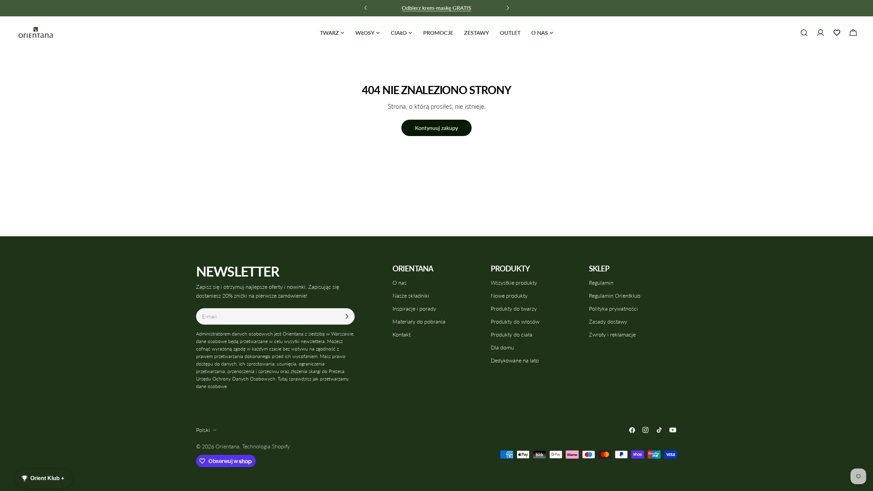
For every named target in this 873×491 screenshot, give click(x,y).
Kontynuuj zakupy (436, 127)
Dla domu (502, 347)
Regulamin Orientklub (614, 295)
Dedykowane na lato (515, 360)
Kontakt (402, 334)
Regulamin (601, 282)
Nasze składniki (411, 295)
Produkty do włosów (515, 321)
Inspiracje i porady (414, 308)
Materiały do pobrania (419, 321)
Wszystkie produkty (514, 282)
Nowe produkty (509, 295)
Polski (203, 430)
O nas (399, 282)
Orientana (227, 446)
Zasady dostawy (608, 321)
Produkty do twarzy (514, 308)
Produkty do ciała (511, 334)
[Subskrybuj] (347, 316)
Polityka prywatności (613, 308)
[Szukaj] (804, 33)
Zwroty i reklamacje (612, 334)
